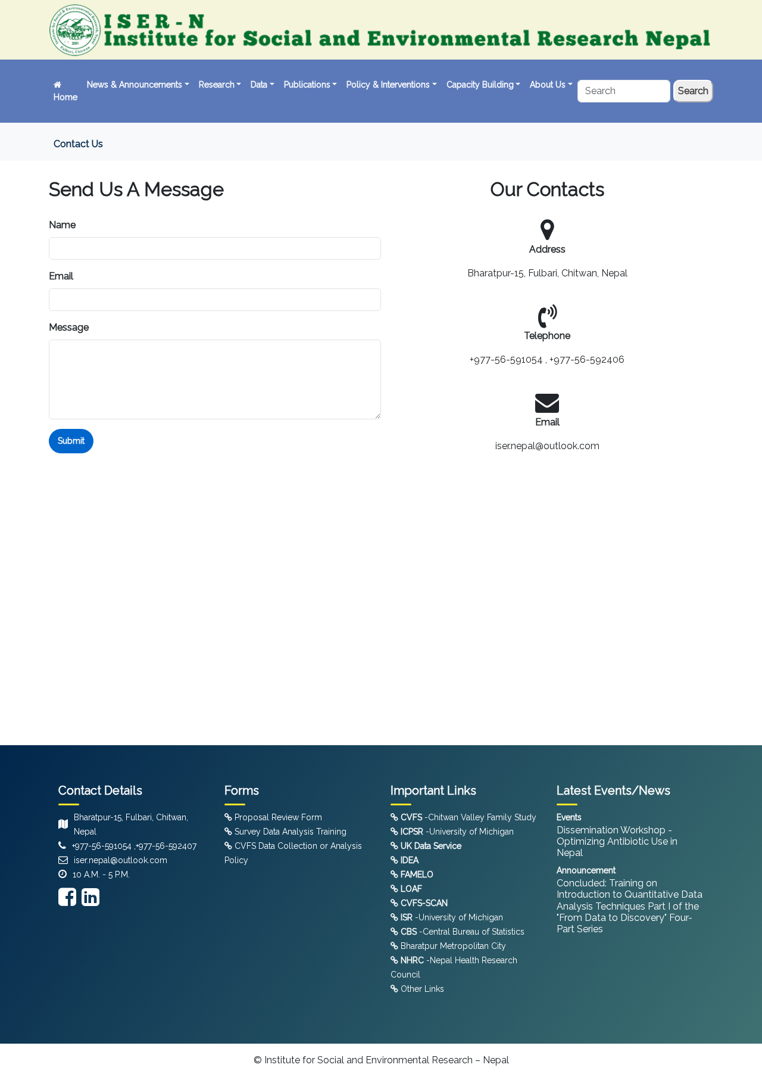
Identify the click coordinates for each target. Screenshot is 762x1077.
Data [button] (259, 84)
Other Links (421, 989)
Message (69, 327)
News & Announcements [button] (134, 84)
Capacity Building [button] (480, 84)
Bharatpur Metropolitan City (452, 946)
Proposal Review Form (277, 817)
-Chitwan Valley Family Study (468, 817)
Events (569, 817)
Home (65, 97)
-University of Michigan (457, 831)
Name (62, 225)
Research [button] (217, 84)
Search (693, 91)
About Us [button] (548, 84)
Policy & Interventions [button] (388, 84)
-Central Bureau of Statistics (462, 931)
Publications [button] (307, 84)
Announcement (586, 870)
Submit (71, 441)
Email (61, 276)
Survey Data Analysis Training (289, 831)
